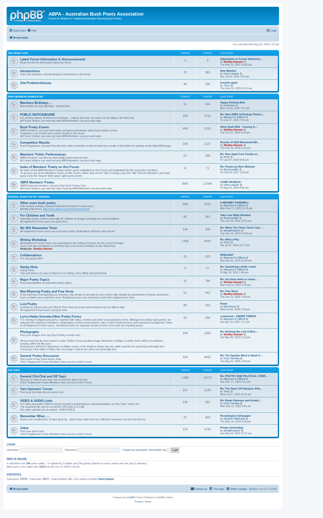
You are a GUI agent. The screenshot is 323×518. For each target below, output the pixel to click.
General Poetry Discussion (39, 356)
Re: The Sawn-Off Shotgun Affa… (241, 388)
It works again (229, 82)
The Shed (14, 370)
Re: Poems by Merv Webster (237, 166)
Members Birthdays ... (36, 103)
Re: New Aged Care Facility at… (240, 154)
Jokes (24, 428)
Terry (227, 85)
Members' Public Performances (43, 154)
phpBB (130, 497)
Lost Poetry (28, 304)
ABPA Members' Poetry (37, 182)
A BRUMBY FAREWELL (234, 202)
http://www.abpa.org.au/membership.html (66, 209)
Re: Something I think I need (238, 266)
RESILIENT (227, 254)
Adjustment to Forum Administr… (241, 59)
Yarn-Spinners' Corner (36, 389)
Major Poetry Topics (34, 279)
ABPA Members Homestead (25, 96)
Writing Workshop (33, 240)
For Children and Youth (37, 215)
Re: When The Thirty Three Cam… (241, 227)
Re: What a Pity (229, 239)
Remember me (158, 449)
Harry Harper (231, 73)
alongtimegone (232, 230)
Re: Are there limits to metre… (239, 279)
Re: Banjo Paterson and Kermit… (240, 400)
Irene (227, 156)
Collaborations (31, 255)
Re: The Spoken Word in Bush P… (241, 355)
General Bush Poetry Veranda (29, 196)
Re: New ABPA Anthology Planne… (242, 114)
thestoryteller (231, 169)
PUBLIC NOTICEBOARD (37, 114)
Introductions (30, 71)
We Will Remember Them (38, 228)
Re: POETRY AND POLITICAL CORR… (244, 376)
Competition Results (35, 142)
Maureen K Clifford (234, 117)
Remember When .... (35, 416)
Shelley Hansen (233, 61)
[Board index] (28, 15)
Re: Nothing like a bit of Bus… (239, 331)
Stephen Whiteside (234, 418)
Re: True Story (229, 291)
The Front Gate (18, 53)
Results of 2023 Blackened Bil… (240, 142)
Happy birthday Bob (232, 102)
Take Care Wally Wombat (235, 215)
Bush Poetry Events (34, 127)
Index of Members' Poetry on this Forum (49, 167)
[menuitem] (32, 30)
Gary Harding (231, 358)
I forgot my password (134, 449)
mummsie (229, 105)
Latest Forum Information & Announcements (52, 59)
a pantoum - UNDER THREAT (238, 316)
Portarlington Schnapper (235, 415)
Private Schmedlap (231, 427)
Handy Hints (29, 267)
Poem (223, 303)
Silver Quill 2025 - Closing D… (238, 126)
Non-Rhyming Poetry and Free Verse (46, 291)
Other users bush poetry (38, 203)
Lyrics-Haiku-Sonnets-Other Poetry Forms (50, 316)
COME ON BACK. (231, 182)
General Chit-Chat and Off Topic (43, 376)
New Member (228, 70)
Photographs (29, 332)
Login (11, 444)
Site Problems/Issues (35, 83)
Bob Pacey (230, 306)
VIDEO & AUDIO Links (36, 401)
